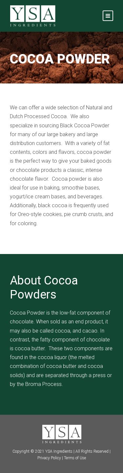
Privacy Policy (49, 458)
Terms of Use (75, 458)
